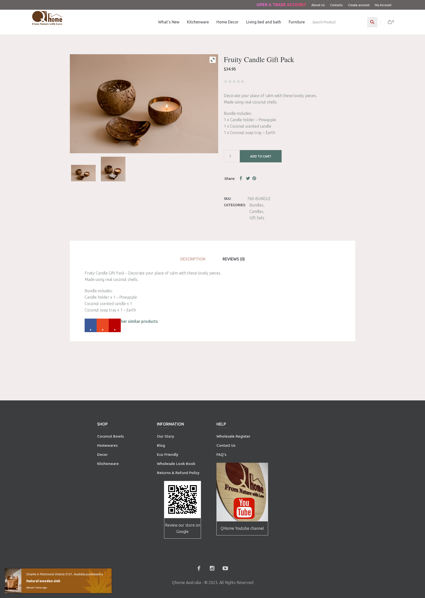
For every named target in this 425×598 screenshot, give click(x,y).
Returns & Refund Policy (178, 473)
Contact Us (226, 445)
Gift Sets (256, 218)
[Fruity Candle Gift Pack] (83, 173)
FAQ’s (221, 454)
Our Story (165, 436)
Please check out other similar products (121, 321)
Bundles (256, 205)
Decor (102, 454)
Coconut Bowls (110, 436)
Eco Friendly (168, 454)
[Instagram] (212, 568)
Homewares (107, 445)
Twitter (248, 178)
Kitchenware (108, 463)
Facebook (242, 178)
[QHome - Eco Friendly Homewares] (47, 18)
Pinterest (255, 178)
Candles (256, 211)
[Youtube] (225, 568)
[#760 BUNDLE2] (113, 169)
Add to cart (260, 156)
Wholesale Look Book (176, 463)
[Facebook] (198, 568)
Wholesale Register (233, 436)
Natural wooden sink (43, 581)
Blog (161, 445)
